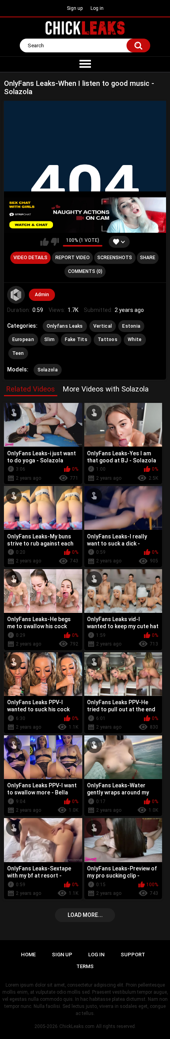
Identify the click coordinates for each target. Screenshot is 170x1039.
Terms (85, 966)
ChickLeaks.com (76, 1026)
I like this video (44, 242)
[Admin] (16, 295)
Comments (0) (85, 271)
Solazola (48, 370)
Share (147, 257)
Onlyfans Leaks (65, 326)
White (135, 339)
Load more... (85, 915)
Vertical (102, 326)
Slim (49, 339)
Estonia (131, 326)
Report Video (72, 257)
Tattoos (107, 339)
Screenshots (114, 257)
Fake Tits (76, 339)
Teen (18, 353)
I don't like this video (55, 242)
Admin (42, 294)
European (23, 339)
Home (28, 954)
